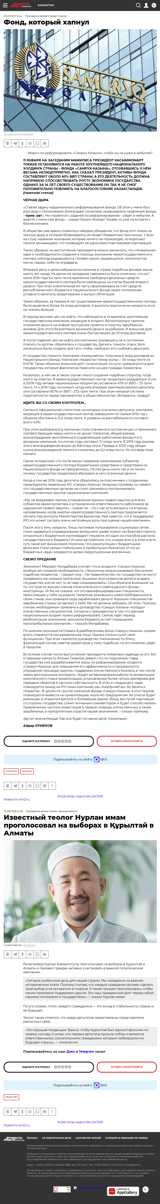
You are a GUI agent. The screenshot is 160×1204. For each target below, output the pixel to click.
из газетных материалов (18, 134)
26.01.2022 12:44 (13, 16)
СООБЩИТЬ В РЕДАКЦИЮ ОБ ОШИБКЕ (126, 1138)
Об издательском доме (56, 1138)
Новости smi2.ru (17, 799)
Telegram (86, 1051)
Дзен (70, 1051)
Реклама (32, 1138)
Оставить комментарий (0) (127, 741)
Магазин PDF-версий (88, 1138)
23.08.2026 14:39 (13, 811)
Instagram (29, 945)
